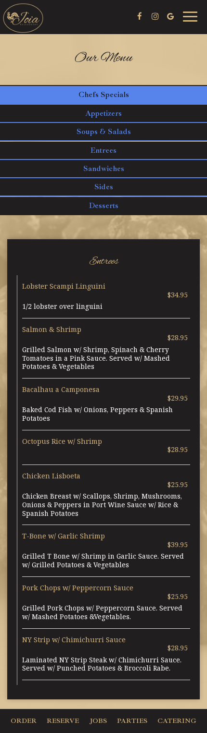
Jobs (98, 721)
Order (24, 721)
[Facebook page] (139, 16)
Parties (132, 721)
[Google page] (170, 16)
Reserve (63, 721)
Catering (176, 721)
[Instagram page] (155, 16)
